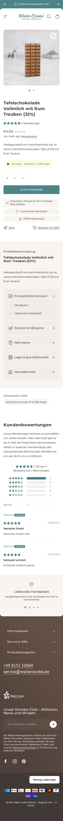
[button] (12, 123)
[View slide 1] (25, 607)
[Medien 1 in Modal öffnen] (53, 35)
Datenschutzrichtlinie (24, 747)
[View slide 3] (33, 607)
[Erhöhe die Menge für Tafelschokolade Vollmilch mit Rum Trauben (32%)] (22, 178)
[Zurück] (5, 4)
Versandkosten (29, 136)
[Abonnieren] (53, 724)
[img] (12, 523)
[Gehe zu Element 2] (33, 90)
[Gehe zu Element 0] (29, 90)
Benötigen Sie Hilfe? (48, 227)
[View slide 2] (29, 607)
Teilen (11, 227)
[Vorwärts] (58, 4)
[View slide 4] (38, 607)
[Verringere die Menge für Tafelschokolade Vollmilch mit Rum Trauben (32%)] (7, 178)
